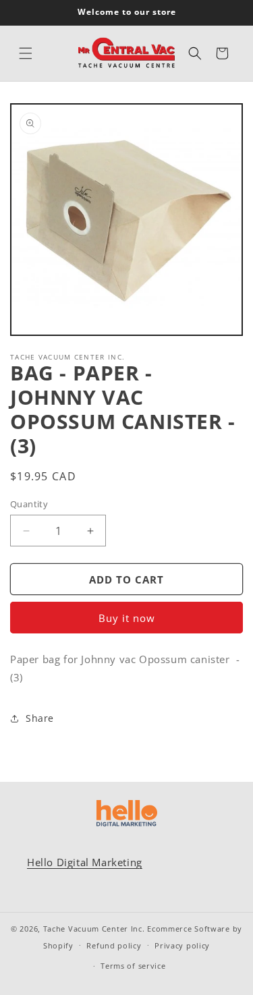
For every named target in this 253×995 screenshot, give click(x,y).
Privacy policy (182, 945)
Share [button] (40, 718)
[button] (25, 53)
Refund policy (113, 945)
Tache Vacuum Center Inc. (94, 928)
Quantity (29, 504)
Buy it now (127, 618)
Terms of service (133, 966)
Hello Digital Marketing (84, 862)
